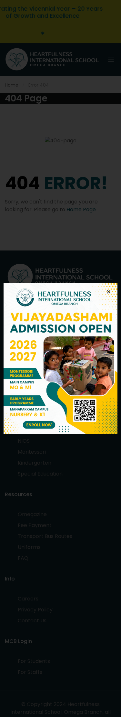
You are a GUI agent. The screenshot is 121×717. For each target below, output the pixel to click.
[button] (108, 291)
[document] (60, 358)
